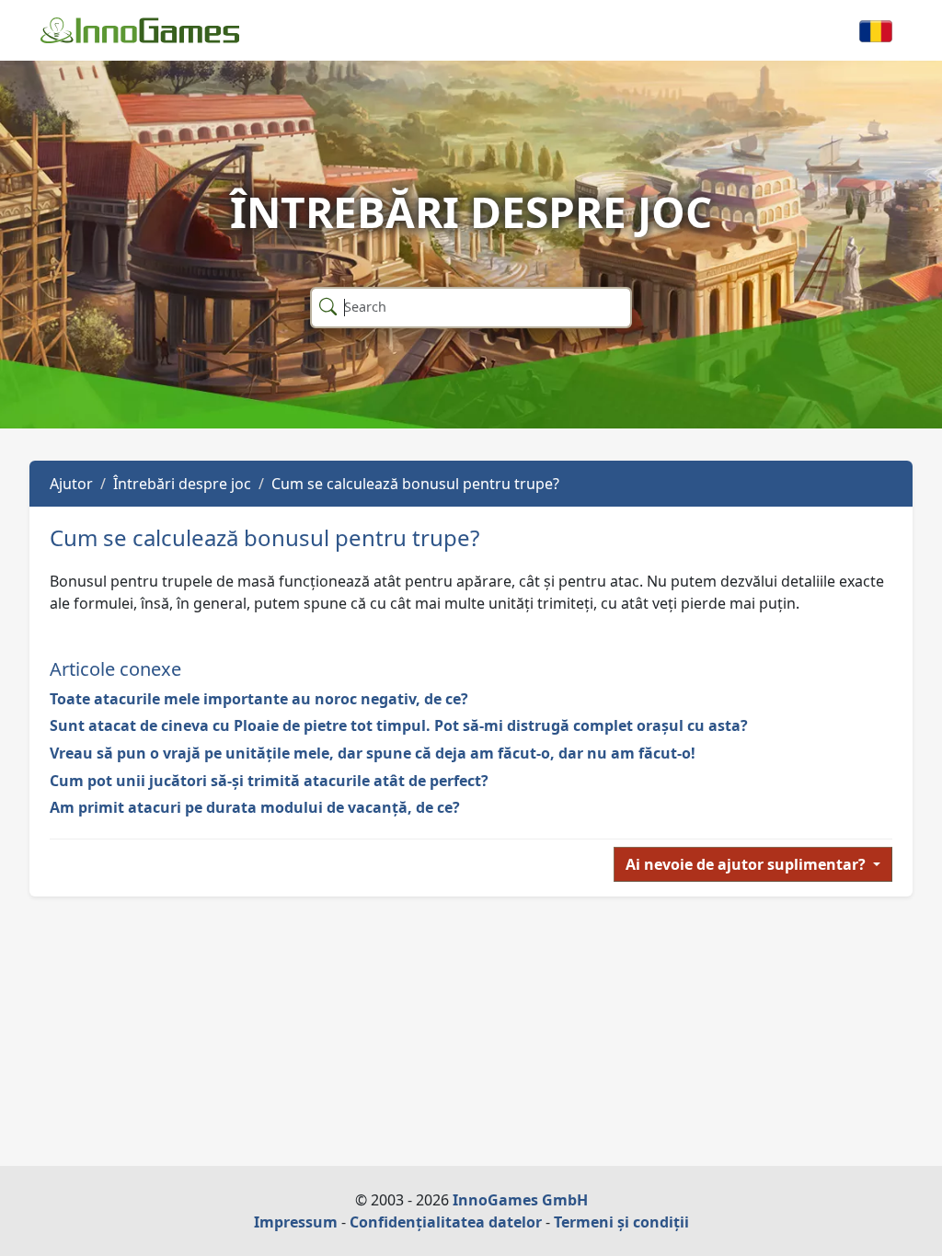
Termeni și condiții (621, 1222)
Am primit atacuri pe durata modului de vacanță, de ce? (255, 807)
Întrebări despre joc (182, 484)
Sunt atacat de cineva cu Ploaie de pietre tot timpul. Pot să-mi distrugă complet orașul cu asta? (399, 725)
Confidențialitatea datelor (446, 1222)
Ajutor (71, 484)
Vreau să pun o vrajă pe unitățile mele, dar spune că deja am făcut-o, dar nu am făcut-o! (372, 753)
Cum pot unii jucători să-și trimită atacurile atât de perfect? (269, 781)
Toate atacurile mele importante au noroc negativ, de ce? (259, 699)
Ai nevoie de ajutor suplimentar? (747, 864)
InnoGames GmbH (520, 1200)
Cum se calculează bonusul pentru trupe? (415, 484)
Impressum (296, 1222)
